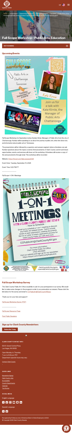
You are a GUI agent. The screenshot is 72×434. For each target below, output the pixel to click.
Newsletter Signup (7, 375)
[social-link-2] (7, 403)
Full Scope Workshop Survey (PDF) (14, 302)
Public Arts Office (63, 13)
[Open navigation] (68, 4)
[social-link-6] (21, 403)
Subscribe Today (10, 329)
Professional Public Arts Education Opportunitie (19, 15)
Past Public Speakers (9, 316)
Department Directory (27, 13)
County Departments (8, 383)
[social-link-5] (17, 403)
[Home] (7, 8)
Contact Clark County (8, 362)
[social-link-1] (3, 403)
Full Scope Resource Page (11, 311)
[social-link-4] (14, 403)
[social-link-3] (10, 403)
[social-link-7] (3, 412)
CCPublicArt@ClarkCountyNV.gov (39, 292)
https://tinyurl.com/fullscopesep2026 (21, 159)
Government (13, 13)
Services (53, 13)
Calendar (5, 386)
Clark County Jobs (7, 378)
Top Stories (5, 388)
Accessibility (6, 381)
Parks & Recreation (42, 13)
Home (5, 13)
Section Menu (9, 46)
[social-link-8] (7, 412)
